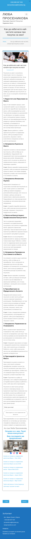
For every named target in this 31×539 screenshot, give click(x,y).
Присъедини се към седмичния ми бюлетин (15, 413)
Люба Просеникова (15, 16)
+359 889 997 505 (9, 519)
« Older (6, 501)
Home (4, 41)
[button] (30, 1)
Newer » (24, 501)
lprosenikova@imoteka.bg (16, 5)
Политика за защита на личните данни (14, 531)
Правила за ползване (9, 533)
